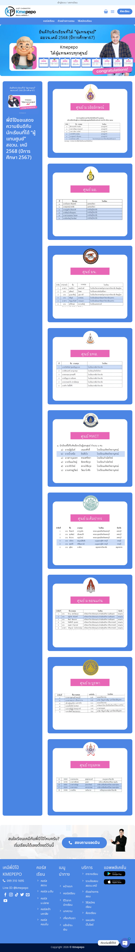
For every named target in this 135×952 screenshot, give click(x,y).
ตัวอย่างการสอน (66, 21)
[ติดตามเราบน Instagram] (11, 895)
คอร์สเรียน (48, 21)
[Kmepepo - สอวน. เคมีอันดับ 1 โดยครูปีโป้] (20, 11)
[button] (67, 2)
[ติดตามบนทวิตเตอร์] (22, 895)
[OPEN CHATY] (125, 943)
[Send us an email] (28, 895)
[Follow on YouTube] (5, 901)
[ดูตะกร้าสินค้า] (106, 11)
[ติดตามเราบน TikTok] (16, 895)
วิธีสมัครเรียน (85, 21)
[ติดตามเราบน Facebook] (5, 895)
